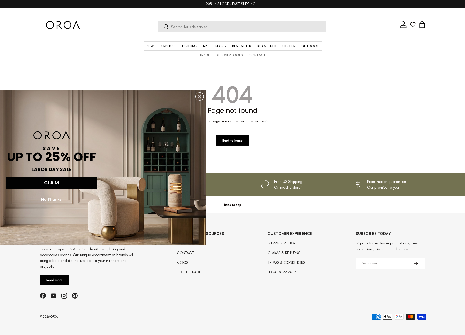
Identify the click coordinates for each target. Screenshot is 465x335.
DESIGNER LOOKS (229, 55)
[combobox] (242, 26)
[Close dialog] (199, 96)
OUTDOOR (310, 45)
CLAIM (51, 182)
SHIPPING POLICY (282, 243)
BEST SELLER (241, 45)
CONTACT (257, 55)
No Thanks (51, 199)
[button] (422, 24)
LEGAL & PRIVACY (282, 272)
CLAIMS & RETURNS (284, 252)
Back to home (232, 140)
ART (206, 45)
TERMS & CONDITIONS (286, 262)
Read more (54, 280)
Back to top (232, 205)
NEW (150, 45)
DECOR (220, 45)
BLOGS (182, 262)
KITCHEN (288, 45)
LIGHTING (189, 45)
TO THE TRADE (189, 272)
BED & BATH (266, 45)
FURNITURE (168, 45)
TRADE (204, 55)
